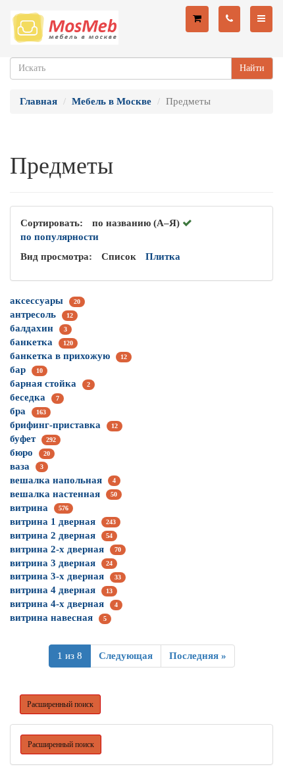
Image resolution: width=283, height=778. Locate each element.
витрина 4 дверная (52, 590)
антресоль (33, 314)
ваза (20, 466)
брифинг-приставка (55, 425)
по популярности (59, 236)
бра (18, 411)
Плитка (162, 256)
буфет (23, 438)
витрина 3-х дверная (57, 576)
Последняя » (197, 655)
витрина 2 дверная (52, 535)
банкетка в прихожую (60, 356)
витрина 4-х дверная (57, 603)
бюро (21, 452)
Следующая (126, 655)
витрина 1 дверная (52, 521)
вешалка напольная (56, 480)
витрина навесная (51, 617)
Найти (252, 68)
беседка (27, 397)
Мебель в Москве (111, 101)
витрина (29, 507)
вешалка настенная (55, 494)
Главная (38, 101)
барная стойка (43, 383)
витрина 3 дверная (52, 563)
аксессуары (36, 300)
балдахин (31, 328)
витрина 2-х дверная (57, 549)
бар (18, 369)
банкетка (31, 342)
